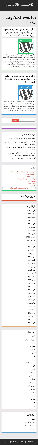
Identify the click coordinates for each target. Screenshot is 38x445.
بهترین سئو (31, 183)
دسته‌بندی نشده (30, 363)
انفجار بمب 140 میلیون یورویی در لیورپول (21, 138)
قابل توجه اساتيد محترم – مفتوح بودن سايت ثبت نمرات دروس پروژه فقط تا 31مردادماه (19, 32)
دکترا (33, 366)
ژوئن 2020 (31, 243)
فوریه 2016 (31, 319)
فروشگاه (32, 382)
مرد (34, 392)
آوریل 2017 (31, 283)
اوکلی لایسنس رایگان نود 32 (26, 179)
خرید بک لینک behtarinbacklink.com (23, 172)
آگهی (33, 336)
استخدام (32, 346)
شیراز (33, 379)
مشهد (33, 396)
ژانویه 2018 (31, 260)
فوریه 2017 (31, 286)
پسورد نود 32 (31, 176)
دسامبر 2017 (31, 263)
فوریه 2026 (31, 220)
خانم (33, 359)
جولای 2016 (31, 303)
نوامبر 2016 (31, 296)
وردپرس (32, 429)
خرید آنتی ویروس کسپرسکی (19, 188)
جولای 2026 (31, 214)
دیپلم (33, 369)
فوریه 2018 (31, 257)
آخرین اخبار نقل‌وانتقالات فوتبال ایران (23, 158)
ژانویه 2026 (31, 224)
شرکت (33, 372)
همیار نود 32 (31, 181)
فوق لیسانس (31, 386)
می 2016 (32, 310)
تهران (33, 356)
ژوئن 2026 (31, 217)
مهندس (33, 399)
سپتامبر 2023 (30, 240)
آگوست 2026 (31, 210)
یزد (34, 405)
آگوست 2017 (31, 273)
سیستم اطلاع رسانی (17, 4)
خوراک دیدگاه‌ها (30, 425)
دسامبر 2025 (31, 227)
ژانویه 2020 (31, 247)
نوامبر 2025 (31, 230)
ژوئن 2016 (31, 306)
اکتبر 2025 (31, 234)
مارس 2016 (31, 316)
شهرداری (32, 376)
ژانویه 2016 (31, 323)
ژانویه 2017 (31, 290)
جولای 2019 (31, 250)
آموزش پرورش (30, 339)
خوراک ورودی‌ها (30, 422)
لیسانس (32, 389)
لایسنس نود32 (30, 174)
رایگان (33, 185)
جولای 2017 (31, 277)
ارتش (33, 343)
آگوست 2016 (31, 300)
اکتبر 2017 (31, 270)
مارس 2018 (31, 253)
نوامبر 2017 (31, 267)
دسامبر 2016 (31, 293)
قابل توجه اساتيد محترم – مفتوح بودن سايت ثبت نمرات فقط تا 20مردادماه (19, 79)
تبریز (33, 353)
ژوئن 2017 (31, 280)
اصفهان (32, 349)
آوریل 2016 (31, 313)
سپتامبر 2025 (30, 237)
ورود (33, 419)
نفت (34, 402)
